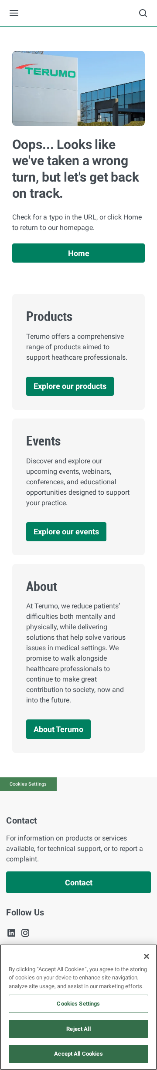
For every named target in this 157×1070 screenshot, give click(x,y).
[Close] (146, 956)
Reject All (78, 1029)
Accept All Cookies (78, 1053)
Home (78, 253)
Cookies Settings (28, 784)
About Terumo (58, 729)
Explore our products (70, 386)
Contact (78, 882)
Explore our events (66, 531)
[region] (78, 1007)
